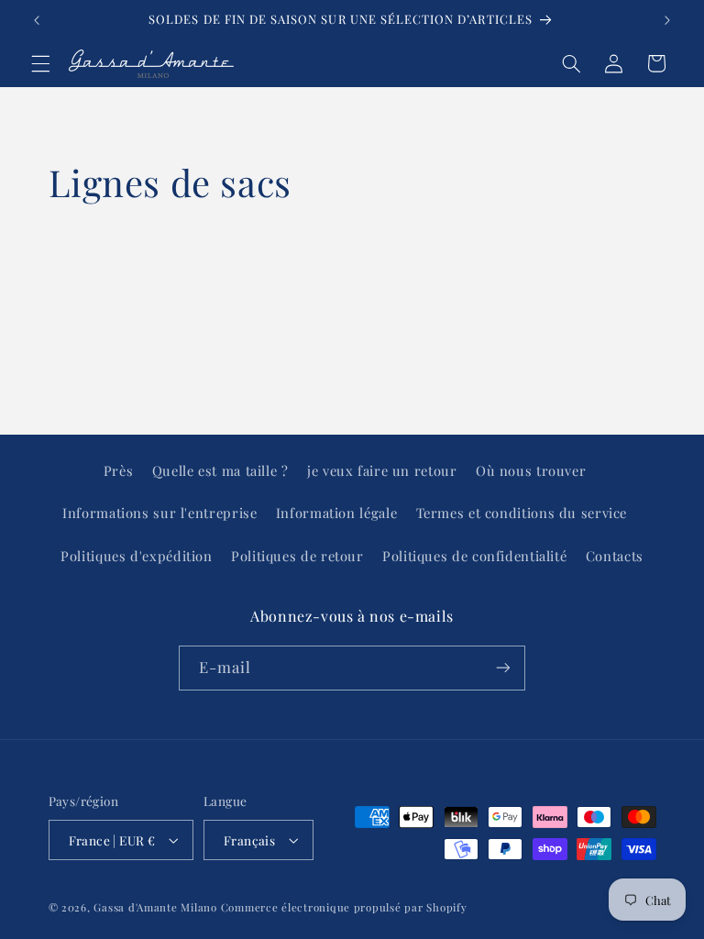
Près (119, 470)
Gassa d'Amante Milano (155, 907)
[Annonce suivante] (667, 20)
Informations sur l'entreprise (159, 512)
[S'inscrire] (503, 668)
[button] (40, 63)
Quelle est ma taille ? (220, 470)
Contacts (615, 556)
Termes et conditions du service (522, 512)
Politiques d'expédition (136, 556)
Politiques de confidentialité (474, 556)
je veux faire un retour (382, 470)
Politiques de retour (297, 556)
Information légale (336, 512)
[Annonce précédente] (36, 20)
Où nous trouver (531, 470)
